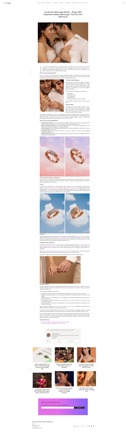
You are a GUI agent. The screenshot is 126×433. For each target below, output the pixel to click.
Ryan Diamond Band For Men (50, 251)
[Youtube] (89, 426)
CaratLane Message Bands (82, 68)
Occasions (61, 2)
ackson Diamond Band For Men (71, 187)
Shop (80, 2)
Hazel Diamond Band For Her (64, 251)
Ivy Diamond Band (57, 306)
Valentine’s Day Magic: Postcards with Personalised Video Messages (55, 322)
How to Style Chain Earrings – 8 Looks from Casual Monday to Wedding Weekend (64, 390)
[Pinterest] (94, 426)
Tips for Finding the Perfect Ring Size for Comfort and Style (53, 323)
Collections (54, 2)
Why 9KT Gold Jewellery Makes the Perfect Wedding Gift (86, 389)
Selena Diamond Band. (67, 118)
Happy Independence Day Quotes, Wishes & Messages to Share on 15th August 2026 (42, 367)
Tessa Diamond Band (62, 237)
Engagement (48, 2)
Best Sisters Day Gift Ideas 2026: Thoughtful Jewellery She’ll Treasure (86, 366)
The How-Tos (67, 2)
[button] (52, 341)
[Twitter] (91, 426)
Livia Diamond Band (70, 306)
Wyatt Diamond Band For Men (52, 187)
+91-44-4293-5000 (35, 426)
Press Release (75, 2)
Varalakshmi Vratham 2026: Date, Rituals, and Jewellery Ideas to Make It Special (42, 391)
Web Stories (85, 2)
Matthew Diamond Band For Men (51, 246)
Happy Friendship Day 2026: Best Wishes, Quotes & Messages (64, 366)
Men (39, 2)
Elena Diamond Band (82, 236)
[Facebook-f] (87, 426)
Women (42, 2)
